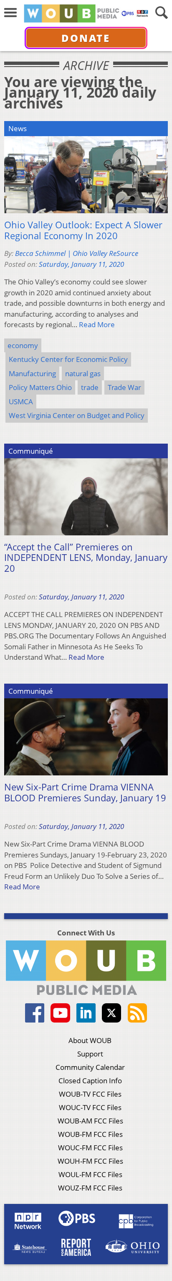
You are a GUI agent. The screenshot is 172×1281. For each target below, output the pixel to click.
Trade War (124, 387)
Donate (85, 38)
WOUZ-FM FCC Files (90, 1188)
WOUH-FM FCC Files (90, 1161)
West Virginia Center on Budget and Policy (76, 415)
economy (23, 345)
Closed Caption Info (90, 1080)
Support (90, 1054)
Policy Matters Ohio (40, 387)
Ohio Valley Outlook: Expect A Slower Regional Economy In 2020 (83, 230)
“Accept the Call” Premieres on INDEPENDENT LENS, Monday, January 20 (85, 558)
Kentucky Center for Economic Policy (68, 359)
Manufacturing (32, 373)
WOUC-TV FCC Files (90, 1107)
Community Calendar (90, 1067)
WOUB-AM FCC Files (90, 1121)
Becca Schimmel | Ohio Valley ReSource (76, 253)
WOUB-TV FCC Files (90, 1094)
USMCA (21, 401)
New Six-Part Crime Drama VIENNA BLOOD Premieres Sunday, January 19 (85, 792)
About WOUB (89, 1040)
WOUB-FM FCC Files (90, 1134)
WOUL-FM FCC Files (90, 1174)
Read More (97, 324)
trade (90, 387)
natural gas (83, 373)
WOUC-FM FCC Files (90, 1147)
